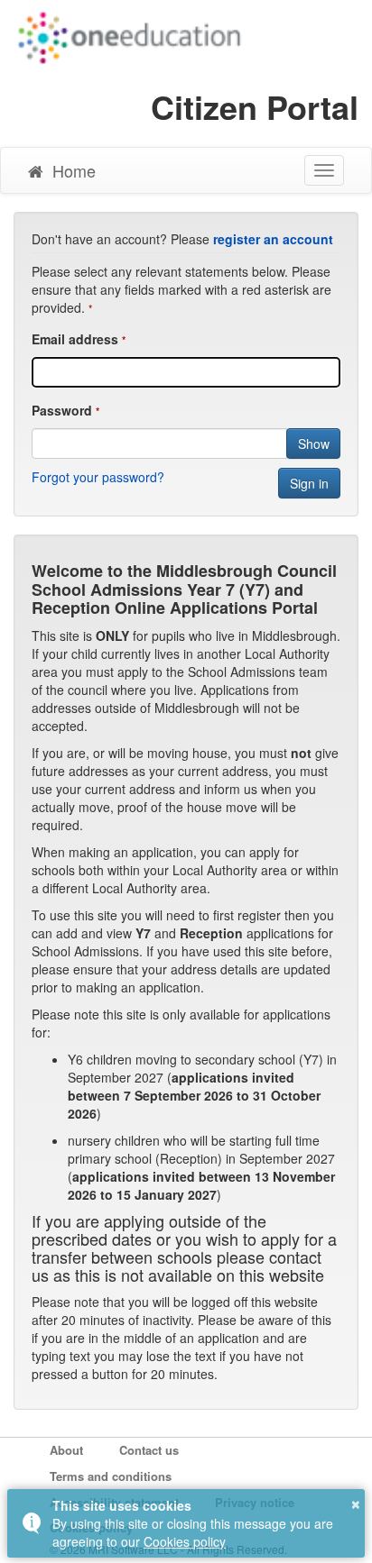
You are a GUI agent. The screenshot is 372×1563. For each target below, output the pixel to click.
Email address (75, 339)
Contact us (149, 1450)
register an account (273, 239)
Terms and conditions (111, 1476)
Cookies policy (185, 1541)
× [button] (355, 1502)
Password (62, 410)
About (66, 1450)
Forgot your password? (98, 477)
